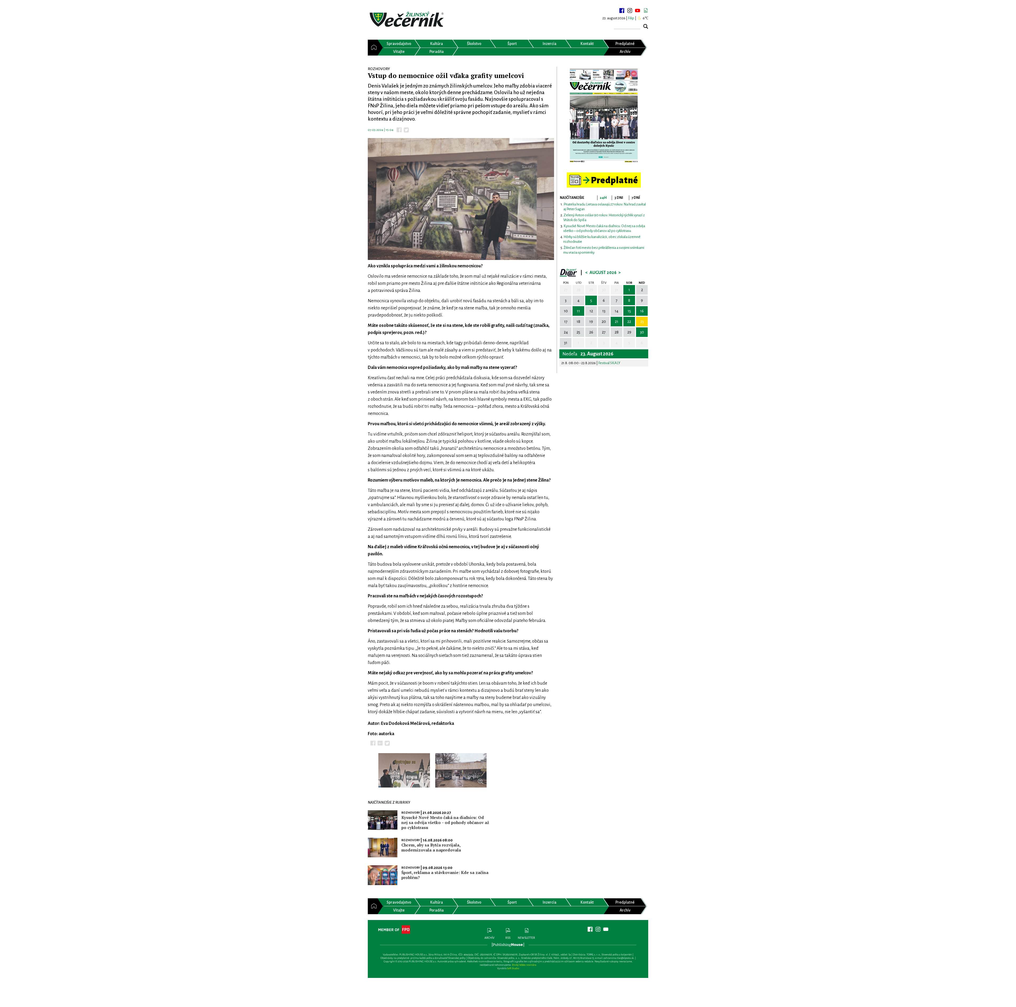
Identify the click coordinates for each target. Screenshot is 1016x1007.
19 (591, 321)
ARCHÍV (489, 937)
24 (566, 332)
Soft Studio (513, 968)
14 (616, 311)
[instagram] (629, 10)
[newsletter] (645, 10)
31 (616, 290)
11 (578, 311)
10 (566, 311)
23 (642, 321)
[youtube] (637, 10)
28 (578, 290)
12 (591, 311)
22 (629, 321)
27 (566, 290)
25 (578, 332)
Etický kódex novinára (524, 964)
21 (616, 321)
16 (642, 311)
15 (629, 311)
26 (591, 332)
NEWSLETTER (526, 937)
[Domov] (373, 48)
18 (578, 321)
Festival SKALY (609, 363)
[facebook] (621, 10)
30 (604, 290)
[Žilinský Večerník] (407, 20)
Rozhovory (410, 812)
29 (591, 290)
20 (604, 321)
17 (566, 321)
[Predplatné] (604, 175)
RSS (507, 937)
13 (603, 311)
